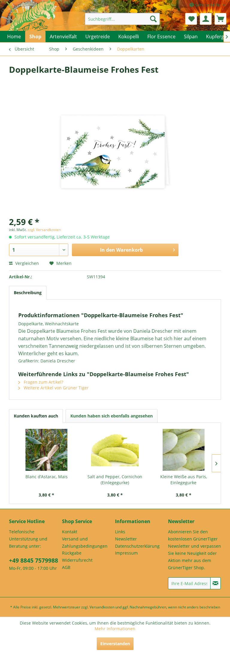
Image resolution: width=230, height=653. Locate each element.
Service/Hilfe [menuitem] (207, 5)
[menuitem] (122, 19)
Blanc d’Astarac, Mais (46, 476)
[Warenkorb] (220, 19)
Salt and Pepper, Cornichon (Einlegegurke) (114, 479)
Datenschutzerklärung (137, 546)
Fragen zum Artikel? (42, 382)
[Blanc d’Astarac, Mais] (46, 450)
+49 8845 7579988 (33, 560)
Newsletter (126, 539)
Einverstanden (115, 643)
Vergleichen (26, 263)
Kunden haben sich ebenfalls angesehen (111, 416)
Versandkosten (102, 607)
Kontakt (69, 531)
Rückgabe (71, 553)
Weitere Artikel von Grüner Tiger (55, 388)
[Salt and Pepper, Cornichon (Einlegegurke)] (115, 450)
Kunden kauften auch (36, 416)
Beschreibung (28, 292)
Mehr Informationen (115, 628)
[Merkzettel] (191, 19)
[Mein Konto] (206, 19)
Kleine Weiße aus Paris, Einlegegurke (183, 479)
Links (120, 531)
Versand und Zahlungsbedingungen (85, 542)
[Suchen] (153, 19)
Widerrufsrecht (77, 560)
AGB (66, 567)
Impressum (126, 553)
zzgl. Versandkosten (44, 229)
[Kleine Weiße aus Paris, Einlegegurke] (183, 450)
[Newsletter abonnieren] (215, 583)
